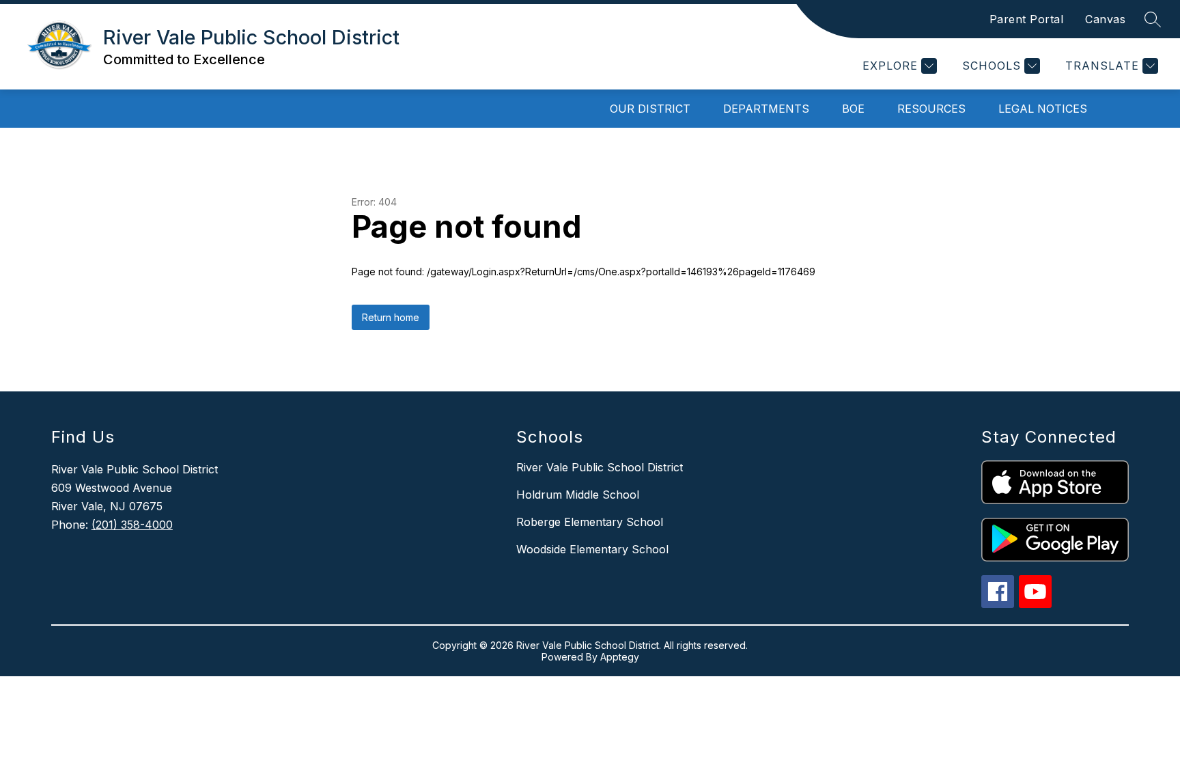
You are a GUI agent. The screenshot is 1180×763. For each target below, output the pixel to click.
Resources (931, 108)
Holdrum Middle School (577, 494)
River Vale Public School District (599, 467)
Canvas (1105, 19)
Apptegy (619, 657)
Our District (650, 108)
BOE (853, 108)
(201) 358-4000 (132, 524)
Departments (766, 108)
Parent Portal (1026, 19)
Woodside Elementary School (592, 549)
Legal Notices (1042, 108)
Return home (390, 317)
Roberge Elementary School (589, 522)
